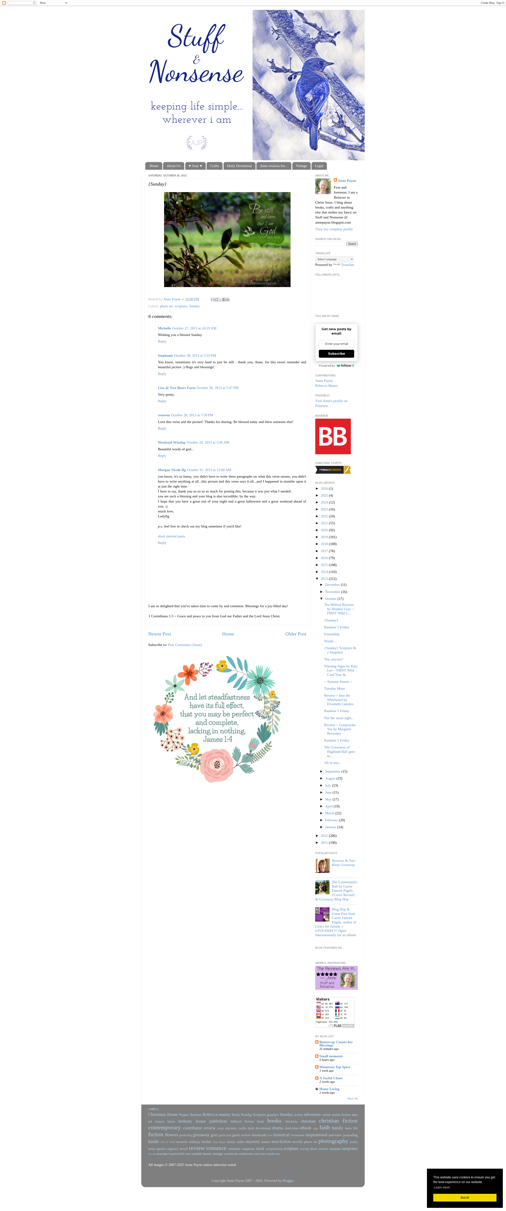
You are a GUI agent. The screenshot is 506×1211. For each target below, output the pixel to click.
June (329, 792)
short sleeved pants (171, 536)
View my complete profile (334, 229)
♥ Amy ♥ (195, 166)
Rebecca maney (216, 1114)
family (337, 1128)
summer (335, 1149)
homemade (298, 1135)
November (333, 592)
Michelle (164, 328)
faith (324, 1127)
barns (171, 1121)
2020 (325, 530)
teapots (173, 1154)
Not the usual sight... (339, 718)
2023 (325, 509)
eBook (305, 1128)
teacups (162, 1154)
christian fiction (338, 1120)
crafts (242, 1128)
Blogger (288, 1181)
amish (326, 1115)
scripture (181, 306)
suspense (350, 1148)
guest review (241, 1135)
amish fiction (341, 1115)
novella (297, 1142)
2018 (325, 544)
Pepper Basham (190, 1115)
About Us (173, 166)
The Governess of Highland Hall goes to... (339, 751)
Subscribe (336, 354)
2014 (325, 572)
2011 (325, 843)
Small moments (331, 1056)
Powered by (327, 365)
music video (236, 1142)
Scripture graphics (266, 1115)
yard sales (260, 1154)
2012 (325, 836)
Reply (162, 341)
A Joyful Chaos (331, 1078)
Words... (330, 641)
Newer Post (159, 633)
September (333, 771)
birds (260, 1121)
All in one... (333, 763)
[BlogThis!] (216, 300)
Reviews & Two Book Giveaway (343, 863)
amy (355, 1115)
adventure (312, 1114)
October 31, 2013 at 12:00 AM (209, 470)
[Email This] (213, 300)
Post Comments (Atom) (185, 645)
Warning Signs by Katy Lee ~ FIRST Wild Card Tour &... (341, 670)
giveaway (201, 1134)
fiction (155, 1134)
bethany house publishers (202, 1121)
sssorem (164, 415)
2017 (325, 551)
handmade (259, 1135)
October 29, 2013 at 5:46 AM (208, 442)
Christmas (157, 1114)
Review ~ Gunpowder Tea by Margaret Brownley (340, 729)
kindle (153, 1141)
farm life (351, 1128)
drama (277, 1128)
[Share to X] (220, 300)
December (333, 585)
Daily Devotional (239, 166)
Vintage (301, 166)
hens (269, 1135)
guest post (225, 1135)
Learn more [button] (442, 1187)
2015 (325, 565)
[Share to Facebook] (224, 300)
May (329, 799)
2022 (325, 516)
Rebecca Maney (326, 386)
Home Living (329, 1089)
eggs (315, 1128)
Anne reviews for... (274, 166)
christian (308, 1121)
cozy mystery (227, 1128)
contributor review (199, 1128)
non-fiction (281, 1141)
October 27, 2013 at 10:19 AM (194, 328)
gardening (185, 1135)
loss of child (168, 1142)
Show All (352, 1098)
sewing (304, 1149)
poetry (354, 1142)
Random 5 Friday (336, 627)
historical (281, 1134)
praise (152, 1149)
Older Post (295, 633)
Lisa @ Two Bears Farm (176, 388)
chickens (291, 1121)
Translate (347, 265)
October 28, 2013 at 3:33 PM (195, 356)
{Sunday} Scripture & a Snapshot (340, 650)
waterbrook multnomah (238, 1154)
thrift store (184, 1154)
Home (154, 166)
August (330, 778)
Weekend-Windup (172, 442)
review (197, 1148)
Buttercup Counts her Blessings (336, 1043)
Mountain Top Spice (334, 1067)
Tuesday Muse (334, 688)
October (331, 599)
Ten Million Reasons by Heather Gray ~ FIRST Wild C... (339, 609)
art (150, 1121)
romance (216, 1148)
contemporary (164, 1127)
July (328, 785)
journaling (350, 1135)
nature (265, 1142)
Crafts (214, 166)
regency (172, 1149)
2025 (325, 495)
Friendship (331, 634)
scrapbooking (274, 1149)
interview (335, 1135)
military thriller (200, 1142)
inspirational (316, 1134)
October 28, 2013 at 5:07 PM (218, 388)
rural (260, 1148)
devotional (263, 1128)
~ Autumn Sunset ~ (338, 682)
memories (182, 1142)
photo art (166, 306)
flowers (171, 1134)
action (298, 1115)
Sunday (194, 306)
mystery (253, 1141)
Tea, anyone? (333, 659)
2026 (325, 488)
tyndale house (201, 1154)
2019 (325, 537)
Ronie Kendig (242, 1115)
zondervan (273, 1154)
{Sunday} (331, 620)
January (331, 827)
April (329, 806)
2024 (325, 502)
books (274, 1120)
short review (319, 1149)
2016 (325, 558)
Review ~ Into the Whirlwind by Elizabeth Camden (338, 699)
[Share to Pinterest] (228, 300)
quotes (161, 1149)
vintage (217, 1154)
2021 (325, 523)
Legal (319, 166)
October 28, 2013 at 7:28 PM (192, 415)
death (251, 1128)
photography (333, 1141)
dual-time (291, 1128)
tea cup (152, 1153)
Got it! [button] (465, 1197)
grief (214, 1135)
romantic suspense (241, 1149)
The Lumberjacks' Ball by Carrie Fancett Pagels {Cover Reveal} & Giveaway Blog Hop (336, 890)
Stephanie (165, 356)
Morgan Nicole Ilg (172, 470)
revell (184, 1149)
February (332, 820)
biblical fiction (242, 1121)
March (330, 813)
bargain (159, 1121)
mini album (219, 1142)
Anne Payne (347, 181)
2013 (325, 579)
